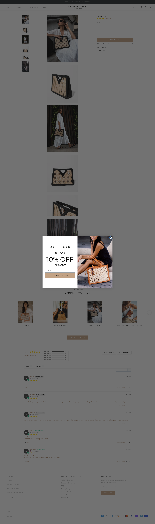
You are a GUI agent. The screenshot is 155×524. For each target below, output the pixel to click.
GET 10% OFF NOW (60, 276)
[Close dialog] (111, 238)
